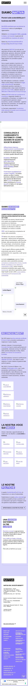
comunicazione (5, 273)
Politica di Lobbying (21, 659)
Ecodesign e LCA (11, 264)
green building (21, 272)
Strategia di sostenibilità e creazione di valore (21, 633)
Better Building (7, 636)
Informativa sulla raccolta (9, 684)
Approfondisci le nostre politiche (13, 507)
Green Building (19, 638)
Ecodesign (18, 636)
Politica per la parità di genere (20, 657)
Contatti (6, 658)
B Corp (9, 180)
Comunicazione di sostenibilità (20, 643)
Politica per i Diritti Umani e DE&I (20, 654)
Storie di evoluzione (9, 655)
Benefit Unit (7, 630)
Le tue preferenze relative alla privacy (15, 681)
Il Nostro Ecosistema (6, 653)
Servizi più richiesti (20, 630)
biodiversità (4, 270)
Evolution (6, 632)
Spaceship (6, 634)
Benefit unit (23, 676)
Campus (6, 640)
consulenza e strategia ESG (9, 263)
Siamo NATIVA (7, 650)
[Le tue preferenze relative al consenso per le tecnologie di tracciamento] (25, 683)
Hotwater (6, 638)
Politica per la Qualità (19, 652)
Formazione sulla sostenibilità (20, 641)
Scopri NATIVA (7, 648)
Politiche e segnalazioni (19, 649)
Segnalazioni (19, 661)
